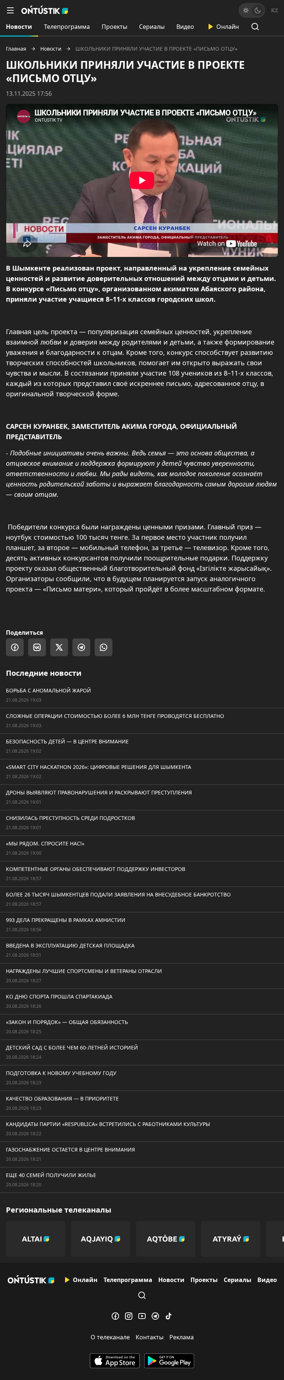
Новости (19, 27)
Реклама (181, 1337)
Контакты (149, 1337)
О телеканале (110, 1337)
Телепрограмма (67, 27)
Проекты (114, 27)
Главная (16, 48)
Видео (185, 27)
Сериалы (152, 27)
